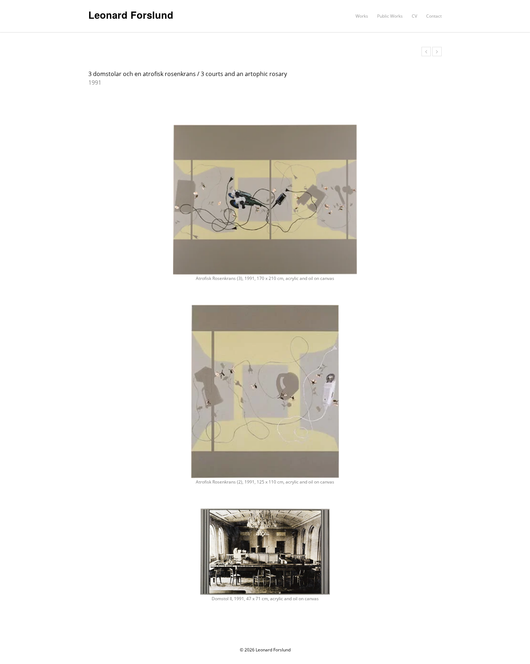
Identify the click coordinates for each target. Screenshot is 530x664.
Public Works (390, 16)
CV (414, 16)
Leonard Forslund (130, 15)
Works (361, 16)
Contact (434, 16)
